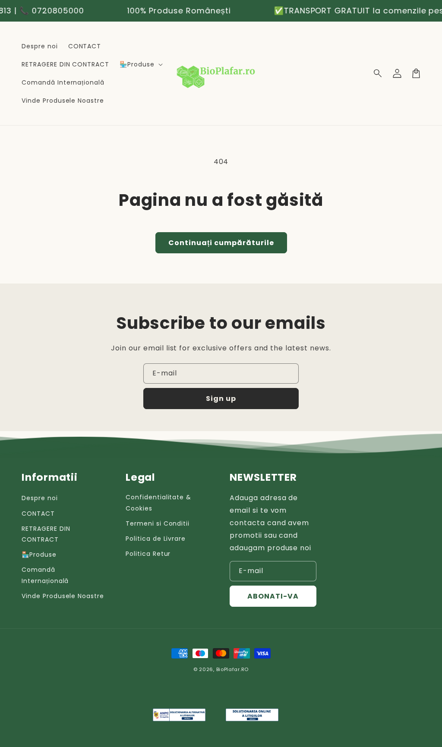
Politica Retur (148, 553)
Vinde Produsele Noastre (63, 596)
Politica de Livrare (156, 538)
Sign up (221, 398)
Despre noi (40, 498)
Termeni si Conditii (157, 523)
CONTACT (38, 513)
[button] (378, 73)
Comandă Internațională (45, 575)
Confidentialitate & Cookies (158, 502)
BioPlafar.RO (232, 669)
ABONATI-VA (273, 596)
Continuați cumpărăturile (221, 243)
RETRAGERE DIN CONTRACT (46, 534)
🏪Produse (39, 554)
